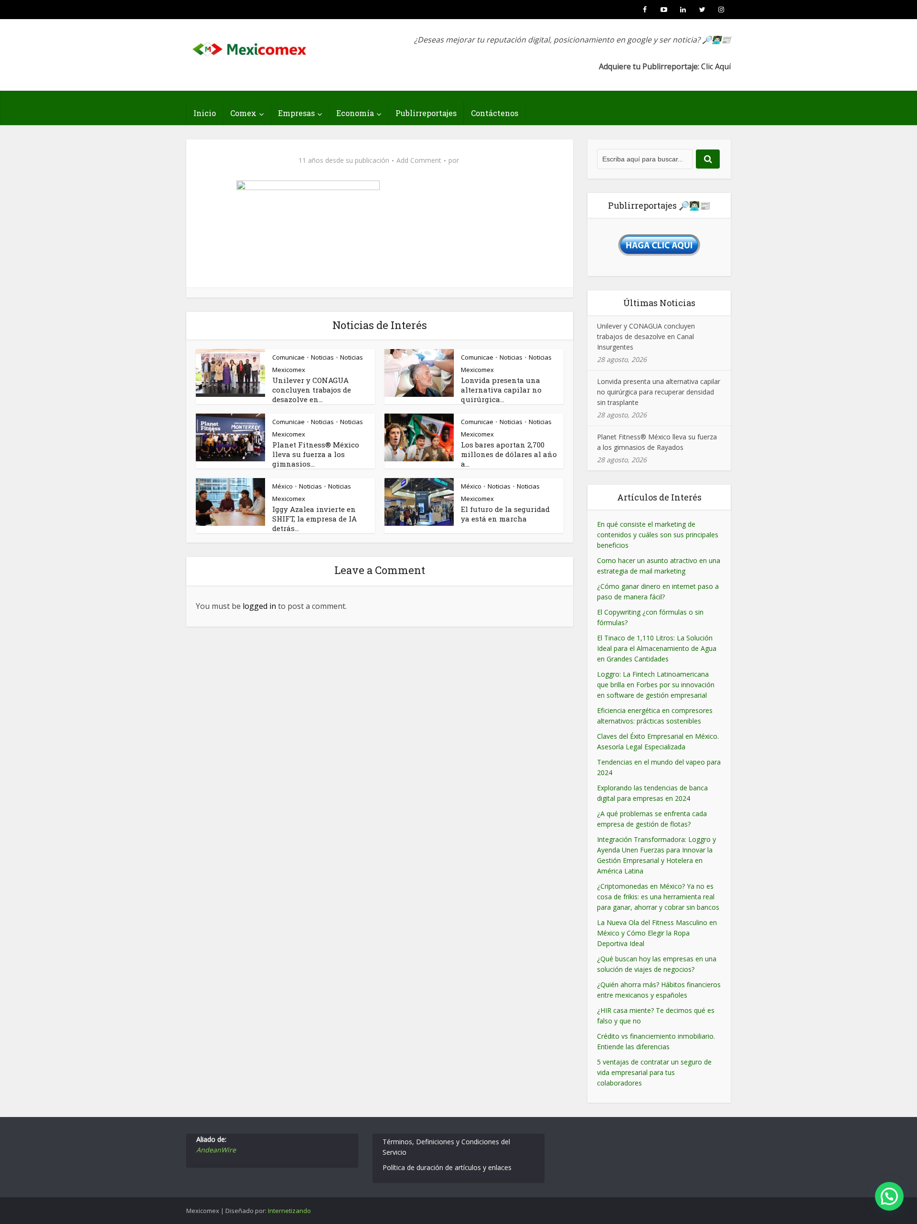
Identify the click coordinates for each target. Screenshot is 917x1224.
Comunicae (288, 357)
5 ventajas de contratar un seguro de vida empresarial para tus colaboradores (654, 1072)
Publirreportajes (426, 113)
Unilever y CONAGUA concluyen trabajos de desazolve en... (311, 389)
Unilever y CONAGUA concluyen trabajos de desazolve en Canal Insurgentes (646, 336)
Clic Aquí (716, 66)
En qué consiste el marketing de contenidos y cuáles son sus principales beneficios (657, 535)
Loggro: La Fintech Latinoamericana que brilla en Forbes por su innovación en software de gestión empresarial (655, 685)
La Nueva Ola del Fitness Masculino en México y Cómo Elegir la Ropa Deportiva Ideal (657, 933)
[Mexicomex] (250, 46)
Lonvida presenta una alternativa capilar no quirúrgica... (501, 389)
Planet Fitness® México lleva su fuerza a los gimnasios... (315, 454)
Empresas (296, 113)
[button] (889, 1196)
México (282, 486)
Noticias (322, 357)
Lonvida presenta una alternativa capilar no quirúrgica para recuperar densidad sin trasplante (658, 392)
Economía (355, 113)
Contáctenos (494, 113)
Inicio (204, 113)
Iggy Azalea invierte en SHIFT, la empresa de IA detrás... (314, 518)
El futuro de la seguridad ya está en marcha (505, 513)
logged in (259, 606)
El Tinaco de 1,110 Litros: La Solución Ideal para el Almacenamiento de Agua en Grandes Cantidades (656, 648)
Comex (243, 113)
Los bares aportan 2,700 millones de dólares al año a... (509, 454)
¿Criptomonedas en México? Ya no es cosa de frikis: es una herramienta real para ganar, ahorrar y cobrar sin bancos (658, 897)
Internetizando (289, 1210)
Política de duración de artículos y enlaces (447, 1167)
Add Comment (418, 160)
